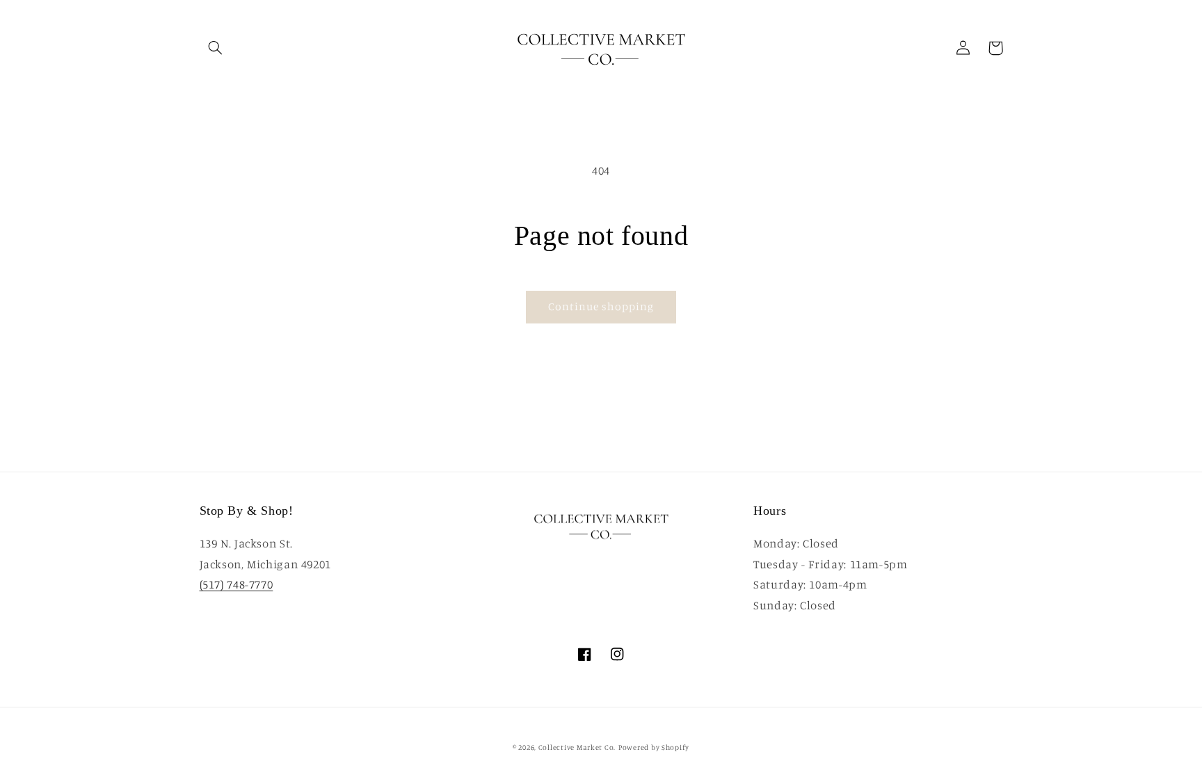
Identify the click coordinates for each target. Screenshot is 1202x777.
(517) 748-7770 (236, 584)
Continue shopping (601, 306)
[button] (216, 48)
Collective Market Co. (577, 747)
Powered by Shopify (653, 747)
